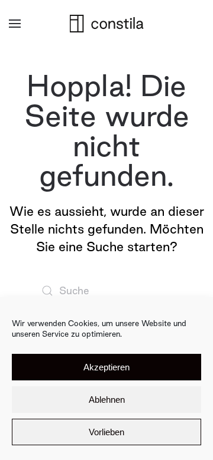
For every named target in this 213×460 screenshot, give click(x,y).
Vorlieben (106, 432)
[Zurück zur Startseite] (107, 23)
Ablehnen (107, 400)
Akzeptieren (106, 367)
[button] (15, 23)
